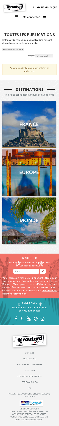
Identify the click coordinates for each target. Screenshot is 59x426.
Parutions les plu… (43, 55)
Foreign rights (30, 382)
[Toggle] (16, 16)
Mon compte (29, 358)
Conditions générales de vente (29, 414)
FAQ (29, 387)
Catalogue (29, 370)
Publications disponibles (12, 49)
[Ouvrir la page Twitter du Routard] (22, 319)
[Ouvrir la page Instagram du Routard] (43, 319)
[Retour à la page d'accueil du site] (14, 8)
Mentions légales (29, 408)
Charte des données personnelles (29, 411)
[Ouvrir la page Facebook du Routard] (16, 319)
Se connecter (31, 17)
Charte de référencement (29, 419)
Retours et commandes (29, 364)
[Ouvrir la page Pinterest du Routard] (36, 319)
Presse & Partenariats (29, 376)
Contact (29, 352)
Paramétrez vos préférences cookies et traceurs (29, 395)
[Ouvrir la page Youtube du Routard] (29, 319)
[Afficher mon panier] (44, 16)
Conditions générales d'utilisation (29, 416)
